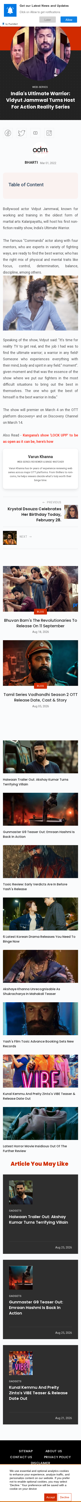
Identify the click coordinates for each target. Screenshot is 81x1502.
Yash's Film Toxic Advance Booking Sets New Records (38, 1043)
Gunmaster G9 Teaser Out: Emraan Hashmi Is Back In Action (39, 834)
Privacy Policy (57, 1457)
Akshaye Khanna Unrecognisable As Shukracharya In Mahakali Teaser (31, 991)
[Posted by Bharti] (40, 150)
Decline (64, 1497)
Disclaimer (40, 1463)
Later (47, 19)
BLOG (40, 611)
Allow (68, 19)
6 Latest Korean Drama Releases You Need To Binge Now (39, 939)
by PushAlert (12, 23)
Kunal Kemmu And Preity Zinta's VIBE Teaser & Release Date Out (39, 1096)
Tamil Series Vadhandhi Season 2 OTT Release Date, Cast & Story (41, 697)
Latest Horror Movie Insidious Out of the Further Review (35, 1148)
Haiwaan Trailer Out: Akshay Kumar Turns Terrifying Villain (35, 782)
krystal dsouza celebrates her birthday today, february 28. (34, 514)
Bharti (31, 162)
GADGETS (15, 1210)
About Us (53, 1451)
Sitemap (26, 1451)
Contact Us (21, 1457)
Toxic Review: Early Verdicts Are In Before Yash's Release (35, 886)
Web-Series (40, 87)
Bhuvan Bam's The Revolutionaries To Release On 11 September (40, 623)
